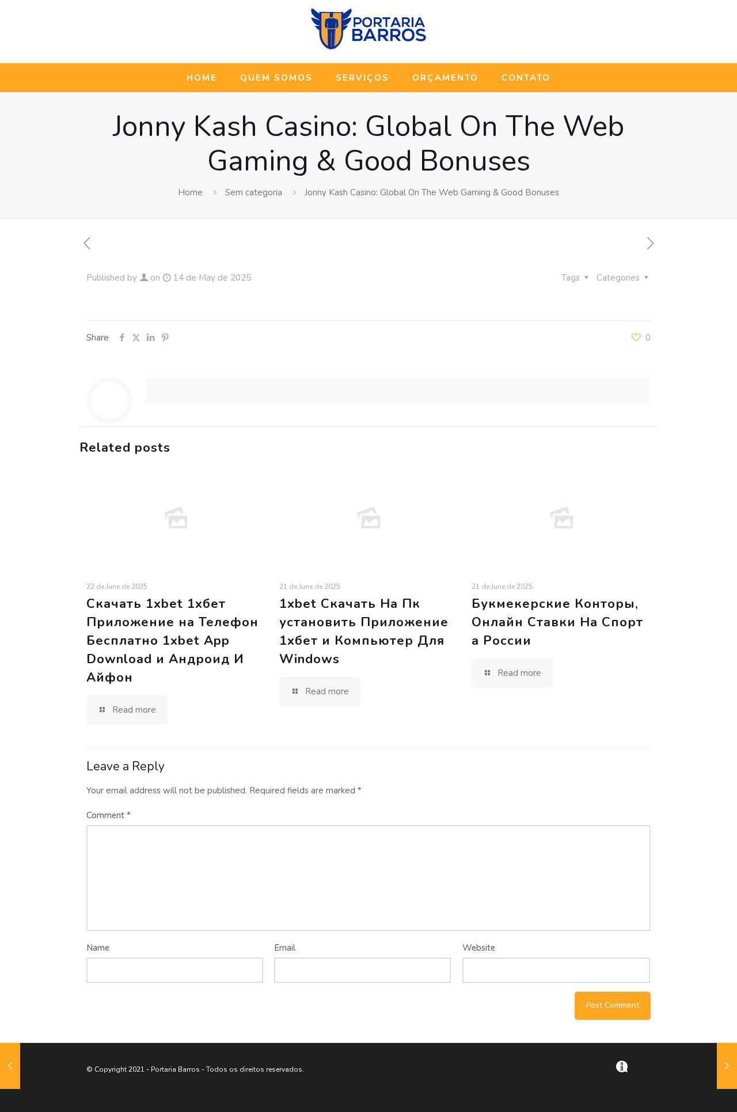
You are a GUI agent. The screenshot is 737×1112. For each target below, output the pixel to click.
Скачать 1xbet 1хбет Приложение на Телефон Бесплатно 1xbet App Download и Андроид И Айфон (172, 640)
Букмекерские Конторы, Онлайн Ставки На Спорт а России (557, 622)
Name (97, 948)
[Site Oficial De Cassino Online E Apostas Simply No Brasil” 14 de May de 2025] (10, 1066)
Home (190, 192)
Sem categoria (253, 192)
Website (478, 948)
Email (284, 948)
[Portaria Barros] (368, 48)
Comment (108, 815)
